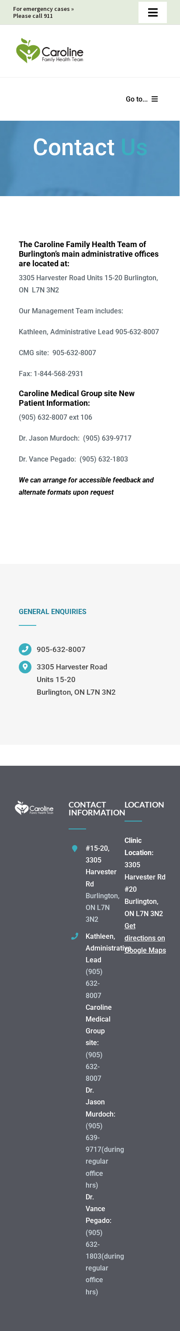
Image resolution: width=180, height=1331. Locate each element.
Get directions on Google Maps (145, 938)
